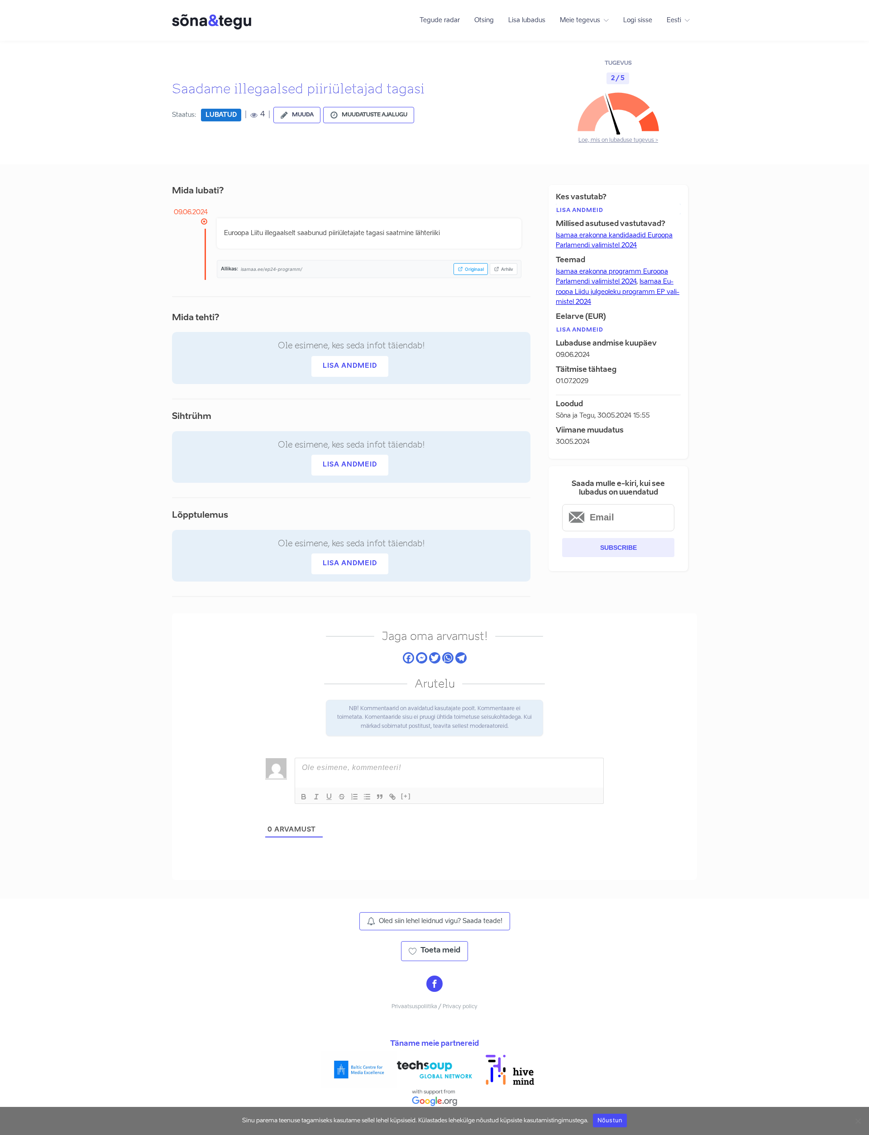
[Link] (392, 796)
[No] (857, 1120)
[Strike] (341, 796)
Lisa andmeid (350, 366)
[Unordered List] (367, 796)
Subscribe (618, 547)
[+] (406, 796)
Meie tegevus (580, 20)
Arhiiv (507, 269)
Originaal (474, 269)
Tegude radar (440, 20)
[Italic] (316, 796)
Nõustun (610, 1120)
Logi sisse (637, 20)
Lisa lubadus (526, 20)
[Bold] (303, 796)
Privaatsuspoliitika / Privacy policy (434, 1007)
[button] (296, 115)
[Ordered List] (354, 796)
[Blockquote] (379, 796)
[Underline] (329, 796)
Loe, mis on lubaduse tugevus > (618, 140)
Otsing (484, 20)
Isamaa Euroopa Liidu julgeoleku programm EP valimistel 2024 (617, 292)
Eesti (674, 20)
